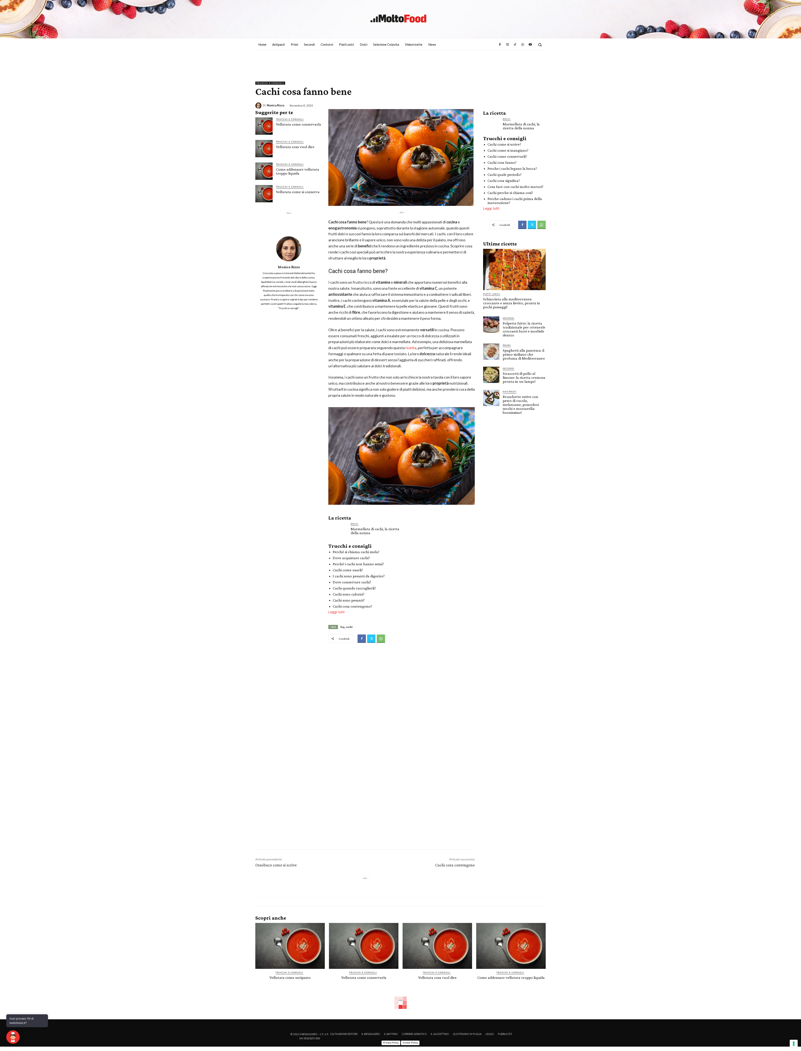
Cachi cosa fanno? (501, 162)
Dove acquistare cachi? (351, 558)
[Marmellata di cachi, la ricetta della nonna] (337, 531)
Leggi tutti (336, 612)
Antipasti (509, 391)
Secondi (508, 318)
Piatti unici (491, 294)
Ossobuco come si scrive (276, 865)
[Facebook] (500, 44)
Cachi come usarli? (348, 570)
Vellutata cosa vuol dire (295, 147)
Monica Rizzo (275, 105)
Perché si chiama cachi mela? (356, 552)
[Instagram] (507, 44)
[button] (540, 44)
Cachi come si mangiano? (507, 150)
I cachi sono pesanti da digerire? (359, 576)
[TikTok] (515, 44)
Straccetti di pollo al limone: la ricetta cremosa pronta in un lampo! (524, 377)
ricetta (410, 347)
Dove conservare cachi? (352, 582)
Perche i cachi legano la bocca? (512, 168)
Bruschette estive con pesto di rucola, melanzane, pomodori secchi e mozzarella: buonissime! (521, 404)
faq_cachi (346, 626)
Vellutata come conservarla (298, 124)
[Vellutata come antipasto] (290, 946)
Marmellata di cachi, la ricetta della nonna (375, 531)
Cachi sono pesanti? (349, 600)
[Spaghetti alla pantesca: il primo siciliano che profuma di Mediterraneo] (491, 352)
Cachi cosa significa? (503, 180)
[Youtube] (530, 44)
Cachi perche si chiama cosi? (510, 192)
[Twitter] (371, 638)
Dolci (355, 523)
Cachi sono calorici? (348, 594)
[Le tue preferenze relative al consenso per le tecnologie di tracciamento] (794, 1044)
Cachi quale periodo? (504, 174)
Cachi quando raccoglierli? (354, 588)
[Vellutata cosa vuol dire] (264, 148)
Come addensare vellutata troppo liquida (297, 171)
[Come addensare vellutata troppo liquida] (264, 171)
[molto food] (398, 18)
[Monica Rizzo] (259, 105)
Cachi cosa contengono (455, 865)
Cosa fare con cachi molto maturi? (515, 186)
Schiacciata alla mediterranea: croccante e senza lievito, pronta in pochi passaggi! (511, 303)
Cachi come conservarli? (507, 156)
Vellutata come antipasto (290, 977)
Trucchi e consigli (270, 83)
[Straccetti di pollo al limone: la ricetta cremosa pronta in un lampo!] (491, 375)
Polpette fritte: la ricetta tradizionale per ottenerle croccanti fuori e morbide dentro (524, 329)
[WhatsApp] (522, 44)
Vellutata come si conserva (298, 192)
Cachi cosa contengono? (352, 606)
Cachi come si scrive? (504, 144)
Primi (507, 345)
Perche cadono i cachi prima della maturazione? (514, 200)
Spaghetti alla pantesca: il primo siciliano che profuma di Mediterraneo (524, 354)
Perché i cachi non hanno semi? (358, 564)
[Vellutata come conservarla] (264, 126)
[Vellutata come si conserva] (264, 193)
